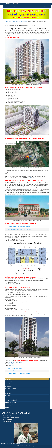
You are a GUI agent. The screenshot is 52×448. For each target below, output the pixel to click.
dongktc (12, 365)
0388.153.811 (21, 362)
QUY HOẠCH (32, 7)
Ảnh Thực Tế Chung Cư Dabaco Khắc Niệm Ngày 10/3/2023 (19, 231)
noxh (14, 21)
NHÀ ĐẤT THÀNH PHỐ (10, 388)
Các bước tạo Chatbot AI (10, 405)
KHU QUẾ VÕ (13, 7)
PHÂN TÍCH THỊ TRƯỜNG (11, 398)
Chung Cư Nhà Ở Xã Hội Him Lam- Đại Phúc (16, 371)
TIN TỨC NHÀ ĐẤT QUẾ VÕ (11, 400)
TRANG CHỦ (8, 381)
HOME (8, 7)
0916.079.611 (12, 362)
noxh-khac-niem (19, 21)
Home (7, 21)
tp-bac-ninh (25, 21)
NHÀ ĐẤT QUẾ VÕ (9, 386)
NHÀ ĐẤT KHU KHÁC (10, 391)
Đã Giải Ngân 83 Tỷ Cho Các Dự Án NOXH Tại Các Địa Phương (19, 229)
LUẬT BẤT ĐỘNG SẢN (10, 402)
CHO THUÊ (8, 393)
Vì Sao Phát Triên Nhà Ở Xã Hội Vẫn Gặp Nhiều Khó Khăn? (19, 226)
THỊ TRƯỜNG (39, 7)
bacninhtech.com (16, 443)
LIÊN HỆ (7, 407)
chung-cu (11, 21)
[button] (6, 14)
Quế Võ (29, 177)
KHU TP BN (19, 7)
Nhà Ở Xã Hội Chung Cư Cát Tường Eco (15, 368)
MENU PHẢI (8, 379)
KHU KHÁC (25, 7)
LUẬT (44, 7)
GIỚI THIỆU (8, 384)
